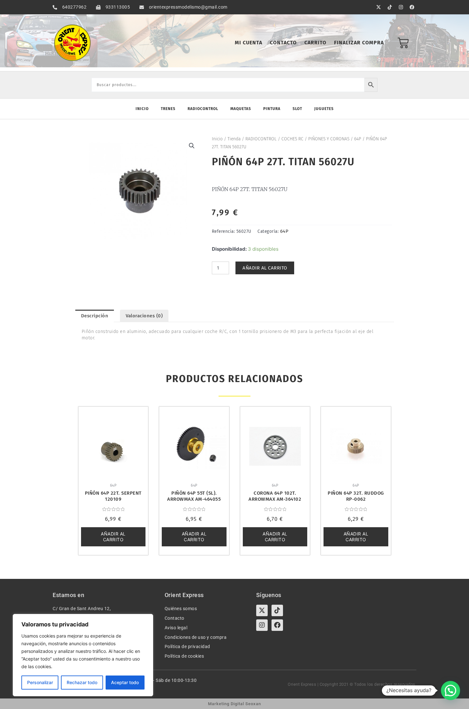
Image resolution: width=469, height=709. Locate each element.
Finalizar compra (359, 43)
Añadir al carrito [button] (113, 536)
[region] (83, 655)
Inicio (142, 109)
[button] (191, 145)
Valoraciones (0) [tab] (144, 316)
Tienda (234, 139)
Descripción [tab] (94, 316)
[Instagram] (262, 625)
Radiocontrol (203, 109)
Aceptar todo (125, 682)
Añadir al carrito (264, 268)
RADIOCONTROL (261, 139)
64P (357, 139)
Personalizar (40, 682)
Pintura (271, 109)
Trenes (168, 109)
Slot (297, 109)
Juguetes (324, 109)
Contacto (283, 43)
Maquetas (240, 109)
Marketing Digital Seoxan (234, 703)
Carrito (315, 43)
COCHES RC (292, 139)
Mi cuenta (248, 43)
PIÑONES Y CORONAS (328, 139)
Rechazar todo (82, 682)
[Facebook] (277, 625)
